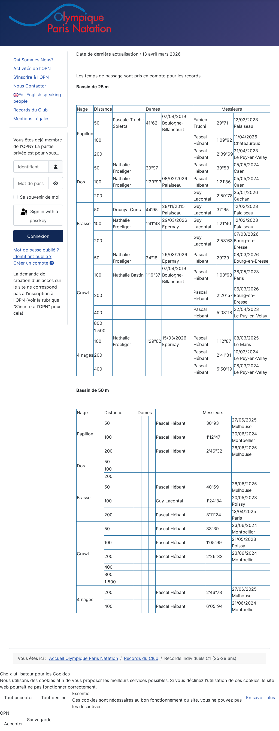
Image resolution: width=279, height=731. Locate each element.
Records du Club (30, 110)
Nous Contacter (29, 86)
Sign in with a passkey (43, 216)
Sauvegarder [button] (40, 719)
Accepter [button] (13, 723)
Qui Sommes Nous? (33, 59)
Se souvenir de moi (39, 197)
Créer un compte (31, 263)
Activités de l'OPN (32, 68)
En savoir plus (260, 697)
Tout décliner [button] (54, 697)
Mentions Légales (31, 118)
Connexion (38, 236)
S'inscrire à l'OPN (31, 77)
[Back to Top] (269, 721)
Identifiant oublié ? (32, 256)
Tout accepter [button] (18, 697)
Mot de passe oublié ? (36, 250)
